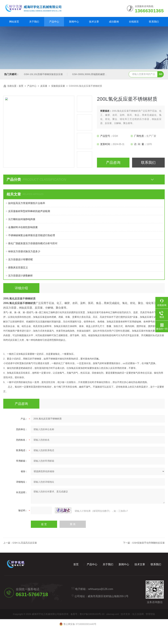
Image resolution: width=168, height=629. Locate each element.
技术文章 (94, 21)
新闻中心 (74, 21)
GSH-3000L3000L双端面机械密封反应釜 (93, 74)
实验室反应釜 (58, 86)
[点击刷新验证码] (63, 510)
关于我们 (34, 21)
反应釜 (43, 86)
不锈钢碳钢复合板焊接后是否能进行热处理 (31, 235)
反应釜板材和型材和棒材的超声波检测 (29, 211)
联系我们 (154, 21)
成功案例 (114, 21)
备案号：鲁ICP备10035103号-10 (87, 614)
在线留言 (134, 21)
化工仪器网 (138, 614)
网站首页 (14, 21)
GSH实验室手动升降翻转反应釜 (148, 542)
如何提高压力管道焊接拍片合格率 (26, 203)
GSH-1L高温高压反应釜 (24, 542)
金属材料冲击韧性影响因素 (23, 227)
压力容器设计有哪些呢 (20, 259)
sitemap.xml (112, 614)
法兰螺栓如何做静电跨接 (21, 219)
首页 (21, 86)
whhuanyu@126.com (100, 589)
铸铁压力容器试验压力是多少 (24, 251)
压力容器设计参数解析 (20, 275)
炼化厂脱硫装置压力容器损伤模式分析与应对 (32, 243)
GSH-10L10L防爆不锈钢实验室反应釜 (43, 74)
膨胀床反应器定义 (18, 267)
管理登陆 (150, 614)
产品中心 (54, 21)
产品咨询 (113, 162)
